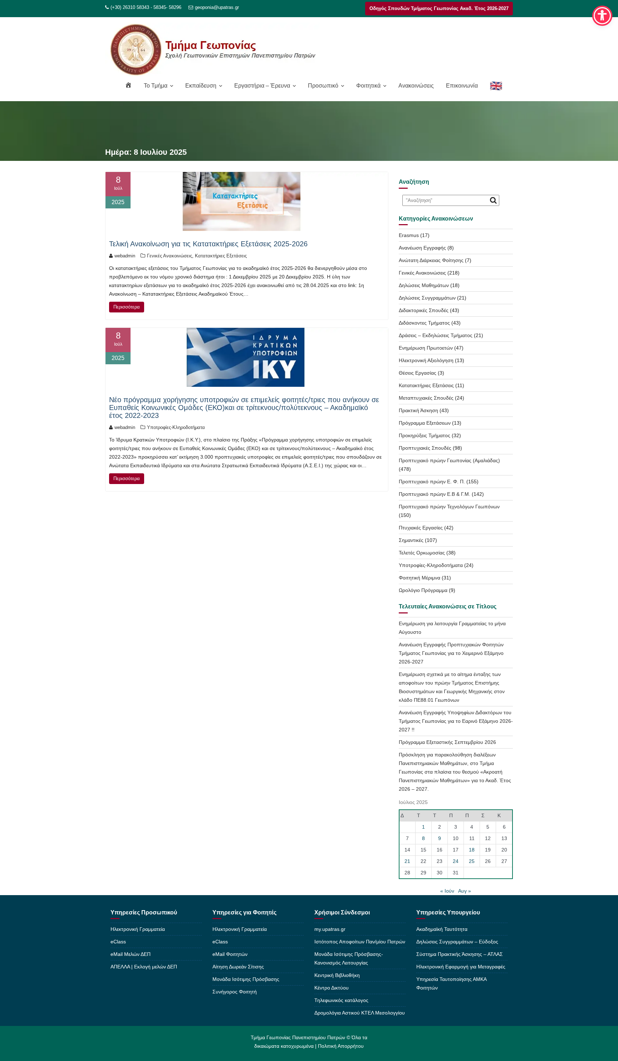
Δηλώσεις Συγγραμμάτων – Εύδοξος (457, 941)
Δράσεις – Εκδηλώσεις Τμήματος (435, 335)
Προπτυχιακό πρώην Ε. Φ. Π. (432, 481)
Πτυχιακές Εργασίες (421, 527)
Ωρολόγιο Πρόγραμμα (423, 590)
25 (472, 861)
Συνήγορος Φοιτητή (234, 992)
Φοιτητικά (368, 86)
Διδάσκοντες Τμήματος (424, 323)
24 (455, 861)
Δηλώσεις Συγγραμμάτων (427, 298)
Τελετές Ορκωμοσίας (422, 553)
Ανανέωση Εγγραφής (422, 248)
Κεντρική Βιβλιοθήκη (337, 975)
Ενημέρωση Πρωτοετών (426, 348)
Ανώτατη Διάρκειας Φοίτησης (431, 260)
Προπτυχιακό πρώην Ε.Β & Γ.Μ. (434, 494)
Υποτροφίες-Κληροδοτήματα (176, 427)
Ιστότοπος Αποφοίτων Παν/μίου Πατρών (359, 941)
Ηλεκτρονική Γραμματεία (138, 929)
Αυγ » (464, 891)
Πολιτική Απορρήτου (341, 1046)
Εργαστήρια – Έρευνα (262, 86)
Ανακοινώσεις (416, 86)
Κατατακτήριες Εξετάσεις (221, 255)
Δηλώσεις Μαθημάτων (424, 285)
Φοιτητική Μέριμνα (419, 578)
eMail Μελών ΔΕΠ (131, 954)
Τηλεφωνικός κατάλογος (341, 1000)
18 (472, 850)
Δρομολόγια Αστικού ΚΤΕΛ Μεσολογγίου (359, 1013)
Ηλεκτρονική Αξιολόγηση (426, 360)
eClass (118, 941)
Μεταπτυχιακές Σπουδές (426, 398)
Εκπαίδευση (200, 86)
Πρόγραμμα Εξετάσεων (425, 423)
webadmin (124, 255)
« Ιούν (447, 891)
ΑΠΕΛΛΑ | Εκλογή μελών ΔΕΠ (144, 966)
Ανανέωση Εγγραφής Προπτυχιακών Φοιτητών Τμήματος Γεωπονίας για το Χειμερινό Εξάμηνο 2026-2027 (451, 653)
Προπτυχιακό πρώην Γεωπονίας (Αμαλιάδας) (449, 460)
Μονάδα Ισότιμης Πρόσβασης (245, 979)
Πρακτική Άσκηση (418, 410)
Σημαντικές (411, 540)
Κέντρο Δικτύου (331, 988)
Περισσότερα (126, 307)
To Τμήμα (155, 86)
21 (407, 861)
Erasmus (409, 235)
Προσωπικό (323, 86)
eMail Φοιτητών (229, 954)
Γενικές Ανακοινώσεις (169, 255)
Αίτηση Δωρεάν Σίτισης (238, 966)
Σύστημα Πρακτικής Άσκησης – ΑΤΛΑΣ (459, 954)
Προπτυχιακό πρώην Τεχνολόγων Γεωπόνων (449, 506)
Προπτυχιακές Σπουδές (425, 448)
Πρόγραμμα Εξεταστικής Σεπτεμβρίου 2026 (447, 742)
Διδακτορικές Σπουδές (423, 310)
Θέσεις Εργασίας (417, 373)
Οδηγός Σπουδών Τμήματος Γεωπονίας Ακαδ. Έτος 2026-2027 (439, 8)
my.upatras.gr (329, 929)
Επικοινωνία (462, 86)
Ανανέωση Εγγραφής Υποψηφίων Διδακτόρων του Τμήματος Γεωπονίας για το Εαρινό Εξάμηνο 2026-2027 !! (456, 721)
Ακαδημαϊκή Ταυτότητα (441, 929)
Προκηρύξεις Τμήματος (424, 435)
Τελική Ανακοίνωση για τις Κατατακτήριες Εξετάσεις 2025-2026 (208, 244)
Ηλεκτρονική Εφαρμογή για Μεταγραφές (460, 966)
